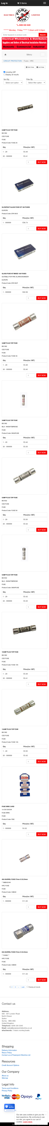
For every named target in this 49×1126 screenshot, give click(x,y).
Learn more (27, 1122)
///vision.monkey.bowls (21, 1030)
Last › (23, 987)
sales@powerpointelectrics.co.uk (19, 1028)
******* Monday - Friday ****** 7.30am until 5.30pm (24, 30)
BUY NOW (42, 162)
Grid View (30, 67)
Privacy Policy (7, 1090)
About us (5, 1075)
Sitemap (5, 1078)
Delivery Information (9, 1050)
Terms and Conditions (10, 1088)
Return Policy (7, 1052)
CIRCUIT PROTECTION (13, 61)
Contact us (8, 1003)
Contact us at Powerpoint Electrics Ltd (16, 1055)
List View (41, 67)
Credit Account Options (10, 1065)
